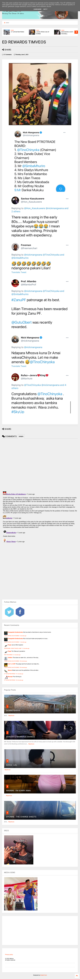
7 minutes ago (23, 642)
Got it (45, 9)
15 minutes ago (25, 648)
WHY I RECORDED (8, 654)
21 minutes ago (17, 654)
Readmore (11, 715)
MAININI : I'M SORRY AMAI (18, 790)
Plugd (9, 645)
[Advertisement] (40, 930)
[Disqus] (40, 517)
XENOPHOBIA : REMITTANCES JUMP (12, 648)
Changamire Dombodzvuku (15, 632)
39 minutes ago (23, 667)
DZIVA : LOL (11, 765)
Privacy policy (9, 954)
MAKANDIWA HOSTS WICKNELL (67, 33)
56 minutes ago (19, 680)
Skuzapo (10, 676)
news (12, 30)
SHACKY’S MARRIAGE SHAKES (20, 736)
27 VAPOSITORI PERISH (17, 32)
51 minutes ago (19, 673)
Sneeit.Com (43, 975)
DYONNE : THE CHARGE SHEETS (21, 816)
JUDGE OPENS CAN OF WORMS (42, 33)
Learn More (37, 9)
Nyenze (10, 670)
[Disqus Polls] (40, 465)
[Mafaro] (40, 18)
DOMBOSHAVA (13, 710)
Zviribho (10, 657)
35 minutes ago (23, 661)
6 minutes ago (23, 635)
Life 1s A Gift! (11, 664)
